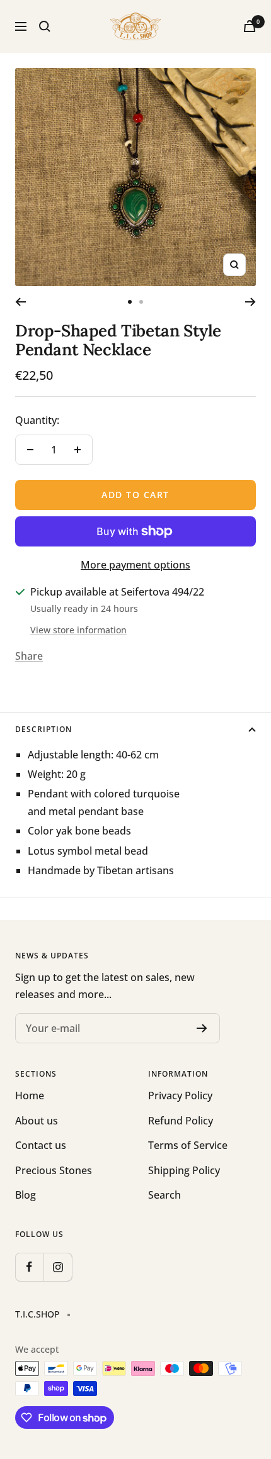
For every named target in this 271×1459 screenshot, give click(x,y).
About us (36, 1121)
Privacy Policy (180, 1095)
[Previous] (20, 301)
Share (29, 656)
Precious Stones (53, 1170)
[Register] (202, 1028)
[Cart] (249, 26)
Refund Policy (180, 1121)
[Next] (250, 301)
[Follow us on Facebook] (29, 1267)
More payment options (135, 565)
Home (29, 1095)
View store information (78, 630)
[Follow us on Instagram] (57, 1267)
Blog (25, 1195)
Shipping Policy (184, 1170)
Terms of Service (188, 1145)
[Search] (44, 26)
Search (164, 1195)
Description (43, 729)
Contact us (40, 1145)
